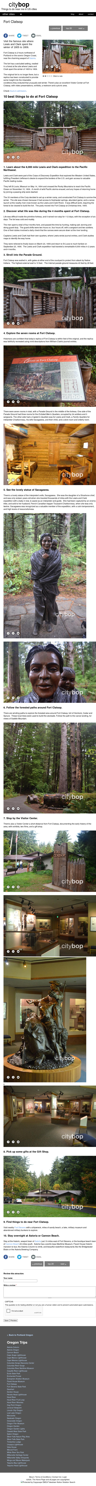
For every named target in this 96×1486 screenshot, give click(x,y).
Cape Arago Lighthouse (16, 1355)
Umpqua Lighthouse (15, 1444)
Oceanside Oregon (14, 1421)
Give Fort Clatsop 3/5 (47, 76)
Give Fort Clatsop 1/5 (43, 76)
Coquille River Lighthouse (17, 1371)
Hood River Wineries (15, 1402)
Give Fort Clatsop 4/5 (49, 76)
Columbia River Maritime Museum (20, 1368)
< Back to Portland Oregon (20, 1334)
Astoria (32, 58)
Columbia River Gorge (16, 1365)
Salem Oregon (12, 1434)
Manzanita (11, 1415)
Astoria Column (13, 1347)
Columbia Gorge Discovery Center (20, 1363)
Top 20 (69, 28)
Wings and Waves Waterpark (18, 1460)
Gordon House (13, 1392)
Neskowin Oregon (14, 1418)
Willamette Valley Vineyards (18, 1457)
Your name (8, 1278)
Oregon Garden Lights (16, 1428)
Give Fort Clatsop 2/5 (45, 76)
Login (64, 1477)
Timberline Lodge (14, 1442)
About (31, 1477)
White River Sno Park (15, 1452)
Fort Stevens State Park (16, 1386)
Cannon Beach (12, 1243)
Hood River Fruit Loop (15, 1399)
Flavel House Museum (16, 1381)
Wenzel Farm (12, 1449)
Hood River (11, 1397)
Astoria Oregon (13, 1350)
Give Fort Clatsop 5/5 (51, 76)
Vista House (11, 1447)
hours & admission (18, 90)
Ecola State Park (13, 1373)
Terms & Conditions (43, 1477)
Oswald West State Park (16, 1431)
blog (72, 14)
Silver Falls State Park (15, 1439)
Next (81, 28)
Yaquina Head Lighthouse (17, 1465)
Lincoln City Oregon (15, 1410)
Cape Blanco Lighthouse (16, 1357)
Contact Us (56, 1477)
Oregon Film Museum (15, 1423)
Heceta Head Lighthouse (17, 1394)
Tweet (25, 35)
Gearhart (10, 1389)
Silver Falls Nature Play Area (18, 1436)
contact (91, 14)
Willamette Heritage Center (17, 1455)
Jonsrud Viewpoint (14, 1407)
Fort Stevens (20, 1227)
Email (39, 35)
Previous (55, 28)
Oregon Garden (13, 1426)
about (81, 14)
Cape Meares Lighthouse (17, 1360)
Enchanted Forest (14, 1376)
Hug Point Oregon (14, 1405)
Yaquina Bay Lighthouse (16, 1463)
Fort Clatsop (12, 1384)
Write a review (10, 1285)
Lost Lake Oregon (14, 1413)
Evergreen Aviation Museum (18, 1378)
